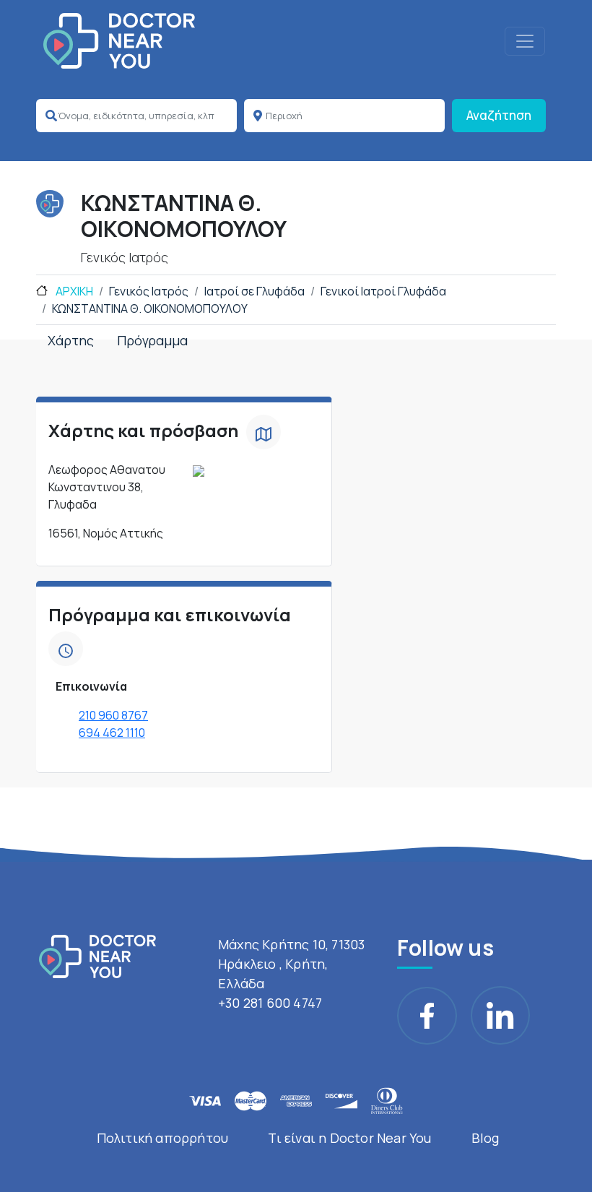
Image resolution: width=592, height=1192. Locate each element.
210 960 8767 (113, 715)
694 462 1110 (112, 732)
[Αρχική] (119, 41)
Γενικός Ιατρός (148, 291)
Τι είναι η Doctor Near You (349, 1137)
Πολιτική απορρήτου (163, 1137)
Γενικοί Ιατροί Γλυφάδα (383, 291)
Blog (485, 1137)
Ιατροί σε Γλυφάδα (254, 291)
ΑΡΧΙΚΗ (73, 291)
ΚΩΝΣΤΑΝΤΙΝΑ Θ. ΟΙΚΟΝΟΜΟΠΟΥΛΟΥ (150, 308)
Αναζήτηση (498, 115)
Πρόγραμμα (152, 340)
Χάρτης (71, 340)
